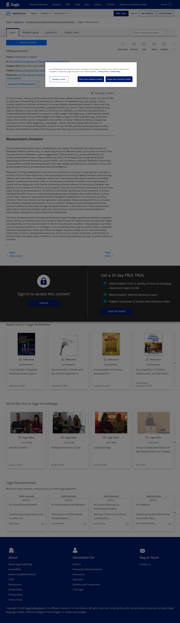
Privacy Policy (103, 71)
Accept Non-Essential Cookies (119, 79)
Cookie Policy (115, 71)
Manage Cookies (59, 79)
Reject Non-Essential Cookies (91, 79)
